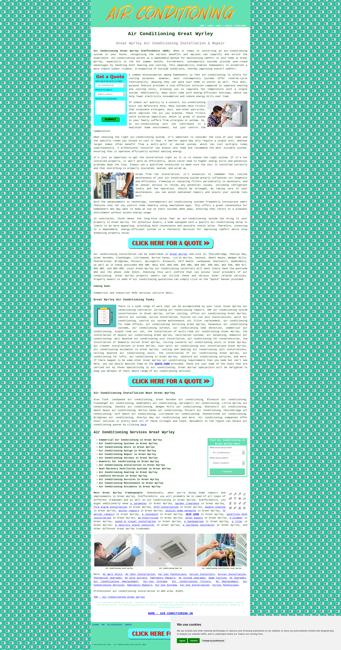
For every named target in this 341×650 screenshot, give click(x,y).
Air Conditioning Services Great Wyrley (134, 432)
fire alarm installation (110, 507)
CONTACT (228, 26)
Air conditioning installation (115, 254)
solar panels (194, 518)
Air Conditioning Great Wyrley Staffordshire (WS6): (132, 51)
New (103, 625)
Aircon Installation (232, 574)
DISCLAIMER (240, 26)
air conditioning (141, 356)
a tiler (237, 521)
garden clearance (187, 503)
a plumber (236, 518)
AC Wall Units (112, 574)
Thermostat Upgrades (108, 578)
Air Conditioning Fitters (191, 581)
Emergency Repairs (163, 578)
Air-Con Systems (155, 581)
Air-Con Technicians (172, 574)
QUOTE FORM (162, 364)
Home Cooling (217, 578)
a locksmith (150, 514)
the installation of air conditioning (188, 353)
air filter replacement (203, 320)
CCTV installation (166, 507)
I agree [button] (182, 640)
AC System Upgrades (192, 578)
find (105, 399)
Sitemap (95, 625)
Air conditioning (210, 417)
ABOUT (219, 26)
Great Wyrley (179, 254)
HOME (202, 26)
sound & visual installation (135, 521)
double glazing (215, 507)
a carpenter (138, 503)
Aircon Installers (202, 574)
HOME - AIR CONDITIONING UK (170, 613)
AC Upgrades (238, 578)
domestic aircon (129, 342)
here (143, 424)
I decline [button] (194, 640)
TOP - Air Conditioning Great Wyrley (119, 597)
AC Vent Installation (140, 574)
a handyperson (194, 521)
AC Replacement (227, 581)
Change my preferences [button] (213, 640)
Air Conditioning (114, 625)
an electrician (148, 518)
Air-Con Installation (194, 585)
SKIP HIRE (192, 514)
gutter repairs (129, 510)
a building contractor (199, 525)
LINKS (210, 26)
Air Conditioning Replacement (116, 581)
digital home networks (180, 510)
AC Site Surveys (136, 578)
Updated (128, 625)
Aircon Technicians (225, 585)
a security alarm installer (135, 525)
